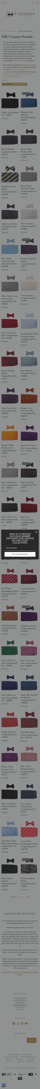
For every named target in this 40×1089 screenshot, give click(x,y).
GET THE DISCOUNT (20, 554)
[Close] (36, 532)
